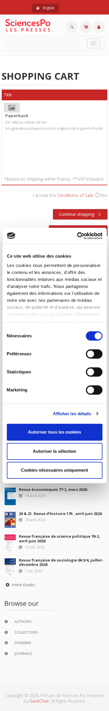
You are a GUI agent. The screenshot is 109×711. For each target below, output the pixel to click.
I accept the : (70, 195)
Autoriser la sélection (54, 451)
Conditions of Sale (75, 195)
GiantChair (39, 701)
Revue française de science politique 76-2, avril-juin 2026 (59, 539)
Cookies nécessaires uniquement (54, 470)
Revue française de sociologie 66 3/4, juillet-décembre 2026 (61, 562)
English (48, 8)
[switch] (94, 354)
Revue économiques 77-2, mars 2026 (53, 489)
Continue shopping (76, 214)
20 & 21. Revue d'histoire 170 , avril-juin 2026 (60, 513)
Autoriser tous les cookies (54, 432)
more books (23, 584)
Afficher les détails (72, 413)
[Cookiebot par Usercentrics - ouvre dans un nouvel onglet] (77, 236)
